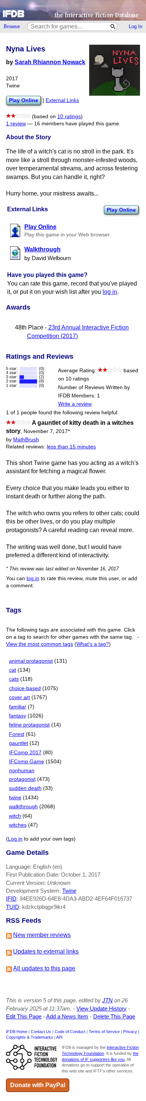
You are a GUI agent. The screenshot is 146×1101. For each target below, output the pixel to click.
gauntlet (18, 743)
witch (15, 816)
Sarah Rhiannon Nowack (50, 62)
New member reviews (42, 935)
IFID (11, 898)
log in (110, 292)
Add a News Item (67, 1016)
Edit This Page (24, 1016)
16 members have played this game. (77, 123)
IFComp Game (26, 761)
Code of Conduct (70, 1031)
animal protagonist (31, 661)
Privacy (130, 1031)
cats (14, 679)
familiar (17, 707)
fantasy (17, 716)
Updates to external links (46, 951)
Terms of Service (104, 1031)
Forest (16, 734)
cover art (19, 697)
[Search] (113, 26)
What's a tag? (92, 644)
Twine (69, 890)
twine (15, 797)
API (59, 1037)
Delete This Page (114, 1016)
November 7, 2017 (47, 431)
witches (18, 825)
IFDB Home (16, 1031)
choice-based (25, 688)
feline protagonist (29, 725)
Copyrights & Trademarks (29, 1037)
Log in (15, 839)
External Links (62, 100)
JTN (107, 1000)
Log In (135, 26)
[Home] (73, 10)
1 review (16, 123)
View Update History (101, 1008)
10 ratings (69, 116)
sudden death (25, 788)
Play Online (121, 210)
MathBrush (26, 439)
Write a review (75, 404)
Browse (12, 26)
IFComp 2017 (25, 752)
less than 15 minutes (71, 447)
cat (12, 670)
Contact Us (41, 1031)
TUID (12, 907)
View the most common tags (39, 644)
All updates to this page (44, 968)
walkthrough (23, 806)
